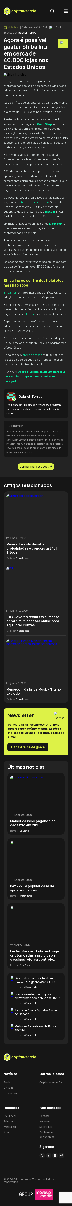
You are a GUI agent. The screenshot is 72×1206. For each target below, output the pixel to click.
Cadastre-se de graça (28, 747)
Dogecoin (55, 223)
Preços (8, 1132)
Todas (7, 1082)
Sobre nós (46, 1127)
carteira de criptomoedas (33, 202)
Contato (44, 1116)
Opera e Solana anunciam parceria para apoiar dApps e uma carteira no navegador (34, 376)
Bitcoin (50, 211)
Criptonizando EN (51, 1082)
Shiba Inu (10, 292)
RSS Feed (10, 1116)
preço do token (32, 355)
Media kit (10, 1127)
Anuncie (44, 1121)
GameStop (44, 124)
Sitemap (9, 1121)
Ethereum (10, 1093)
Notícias (13, 27)
